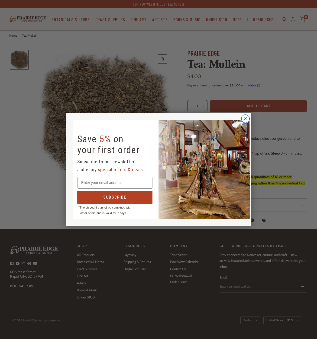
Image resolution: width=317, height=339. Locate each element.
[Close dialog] (245, 119)
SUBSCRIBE (114, 197)
